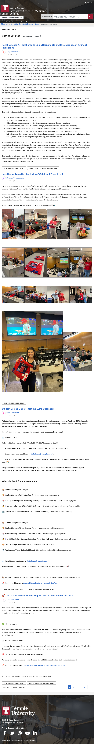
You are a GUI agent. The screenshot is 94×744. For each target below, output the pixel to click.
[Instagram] (19, 733)
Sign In (89, 2)
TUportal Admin (13, 51)
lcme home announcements (41, 590)
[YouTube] (27, 733)
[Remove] (21, 17)
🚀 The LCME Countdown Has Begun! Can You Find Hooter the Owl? (37, 595)
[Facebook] (4, 733)
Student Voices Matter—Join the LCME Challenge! (28, 408)
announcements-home (14, 168)
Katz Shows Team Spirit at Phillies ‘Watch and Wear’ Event (32, 174)
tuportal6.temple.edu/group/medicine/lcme (40, 583)
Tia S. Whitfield (13, 412)
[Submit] (90, 16)
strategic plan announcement (43, 168)
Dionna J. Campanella (15, 178)
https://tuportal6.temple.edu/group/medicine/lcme (44, 665)
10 (85, 687)
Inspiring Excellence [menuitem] (9, 22)
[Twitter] (12, 733)
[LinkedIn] (34, 733)
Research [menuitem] (24, 22)
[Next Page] (89, 687)
